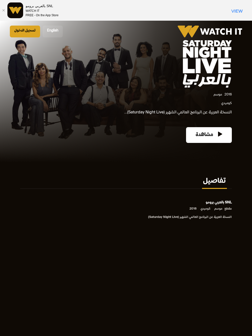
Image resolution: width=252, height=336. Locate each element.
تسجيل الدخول (25, 31)
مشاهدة (205, 135)
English (52, 31)
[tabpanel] (126, 210)
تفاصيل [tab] (214, 181)
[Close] (3, 10)
